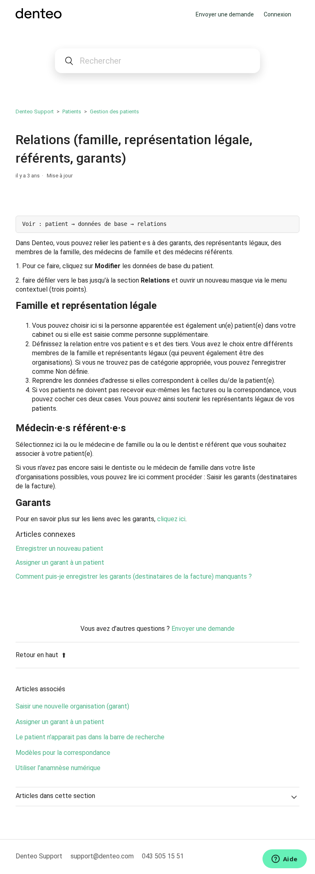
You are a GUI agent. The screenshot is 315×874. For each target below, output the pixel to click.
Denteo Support (35, 111)
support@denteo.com (102, 856)
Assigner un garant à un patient (60, 562)
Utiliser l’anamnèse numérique (58, 768)
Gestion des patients (114, 111)
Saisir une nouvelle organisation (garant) (72, 706)
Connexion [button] (277, 14)
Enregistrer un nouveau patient (59, 548)
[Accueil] (38, 16)
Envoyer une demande (225, 14)
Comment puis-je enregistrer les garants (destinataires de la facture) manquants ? (134, 576)
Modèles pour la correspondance (63, 753)
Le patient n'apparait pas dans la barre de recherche (90, 737)
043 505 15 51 (163, 856)
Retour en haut (37, 655)
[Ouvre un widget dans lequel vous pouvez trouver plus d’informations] (284, 859)
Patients (71, 111)
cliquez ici (171, 519)
